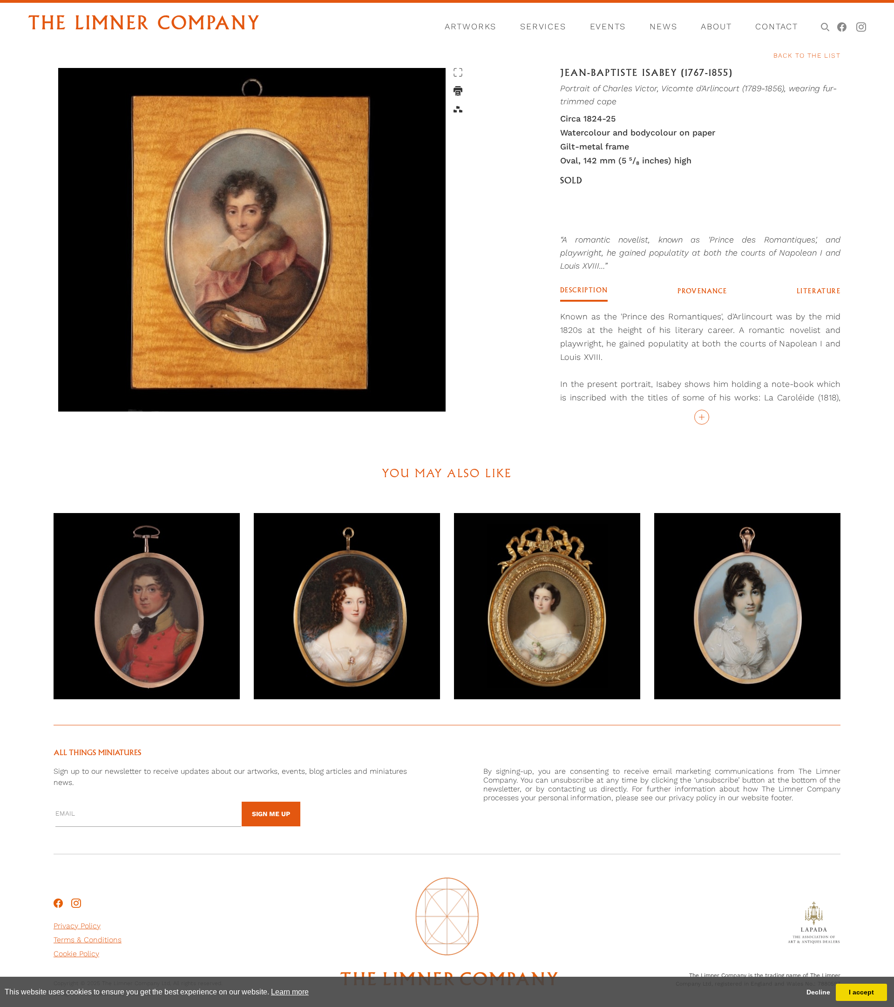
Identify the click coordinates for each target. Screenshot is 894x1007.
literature (818, 291)
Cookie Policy (76, 953)
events (608, 26)
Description (584, 290)
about (716, 26)
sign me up (271, 814)
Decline (818, 992)
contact (776, 26)
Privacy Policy (77, 925)
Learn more (290, 992)
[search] (823, 26)
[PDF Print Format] (458, 91)
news (663, 26)
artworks (470, 26)
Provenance (702, 291)
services (543, 26)
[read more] (700, 417)
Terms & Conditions (88, 939)
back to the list (806, 55)
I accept (861, 992)
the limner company (144, 24)
